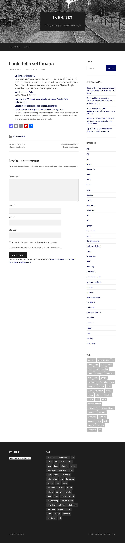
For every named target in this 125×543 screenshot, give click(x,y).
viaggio (90, 421)
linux (109, 386)
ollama (98, 395)
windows (100, 425)
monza (90, 395)
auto (89, 179)
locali (89, 251)
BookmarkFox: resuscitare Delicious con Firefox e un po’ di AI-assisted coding (101, 100)
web (105, 421)
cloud (90, 373)
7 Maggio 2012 (16, 69)
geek (96, 378)
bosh (28, 69)
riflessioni (91, 412)
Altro (89, 164)
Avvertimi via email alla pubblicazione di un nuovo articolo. (36, 247)
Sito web (12, 230)
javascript (91, 386)
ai (113, 360)
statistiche (92, 417)
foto (88, 220)
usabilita (90, 317)
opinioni (108, 395)
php (97, 399)
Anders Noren (103, 534)
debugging (91, 205)
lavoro (101, 386)
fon (88, 215)
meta (89, 261)
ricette (89, 287)
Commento (14, 176)
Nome (12, 205)
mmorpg (90, 266)
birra (89, 185)
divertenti (91, 210)
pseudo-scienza (107, 408)
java (112, 382)
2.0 (88, 149)
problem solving (93, 277)
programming (93, 408)
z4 (100, 430)
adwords (91, 360)
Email (12, 217)
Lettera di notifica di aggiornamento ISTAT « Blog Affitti (39, 109)
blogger (90, 195)
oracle (90, 399)
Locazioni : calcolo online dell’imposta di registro (36, 105)
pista (104, 399)
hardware (91, 231)
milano (108, 391)
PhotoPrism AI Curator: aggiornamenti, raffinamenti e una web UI (101, 111)
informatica (103, 382)
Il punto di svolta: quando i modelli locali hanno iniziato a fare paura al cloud (101, 90)
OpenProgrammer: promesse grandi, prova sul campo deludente (100, 129)
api (96, 365)
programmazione (94, 282)
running (90, 292)
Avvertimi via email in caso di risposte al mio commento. (35, 242)
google (89, 225)
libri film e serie (93, 241)
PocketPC (91, 271)
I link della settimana (17, 145)
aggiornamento (103, 360)
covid (89, 200)
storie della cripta (94, 312)
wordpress (91, 343)
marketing (91, 256)
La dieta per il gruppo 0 (25, 76)
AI (88, 159)
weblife (90, 338)
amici (89, 174)
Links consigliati (19, 136)
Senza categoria (93, 297)
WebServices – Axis (24, 92)
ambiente (91, 169)
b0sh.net (62, 18)
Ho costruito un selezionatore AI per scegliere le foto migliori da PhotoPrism (100, 121)
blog (88, 190)
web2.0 (91, 425)
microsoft (99, 391)
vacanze (90, 323)
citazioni (105, 369)
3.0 (88, 154)
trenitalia (102, 417)
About (27, 47)
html (89, 236)
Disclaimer (14, 47)
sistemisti (91, 302)
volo (88, 333)
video (89, 328)
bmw (96, 369)
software (90, 307)
